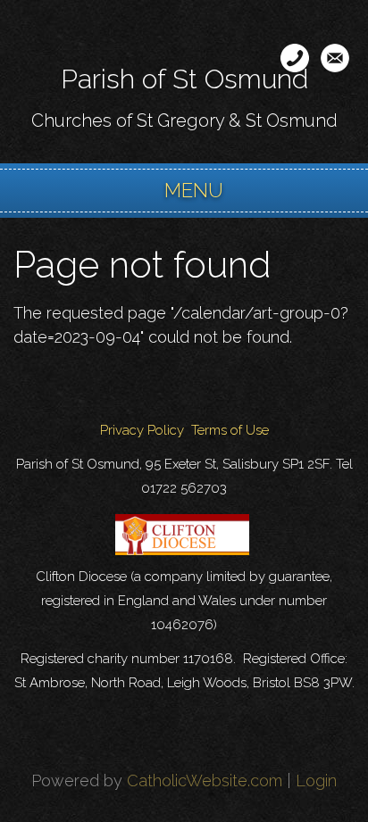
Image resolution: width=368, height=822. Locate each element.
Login (316, 780)
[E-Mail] (335, 58)
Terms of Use (230, 430)
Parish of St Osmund (184, 79)
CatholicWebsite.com (204, 780)
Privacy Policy (142, 430)
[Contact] (294, 58)
